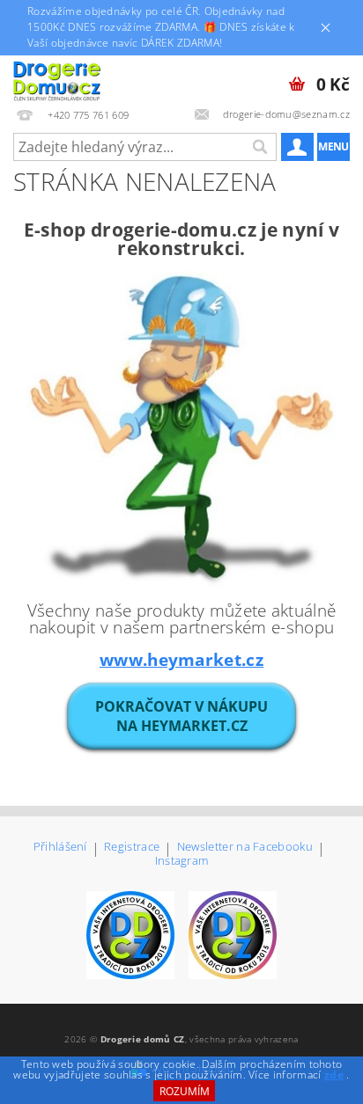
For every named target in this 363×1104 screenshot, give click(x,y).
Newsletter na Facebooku (245, 847)
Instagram (182, 860)
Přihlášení (60, 847)
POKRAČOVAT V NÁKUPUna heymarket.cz (181, 716)
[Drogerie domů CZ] (56, 78)
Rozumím (184, 1091)
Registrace (131, 847)
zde (334, 1074)
